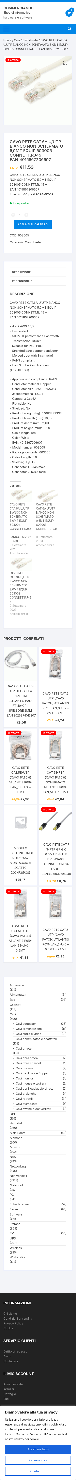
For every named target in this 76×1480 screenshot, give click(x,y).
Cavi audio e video (28, 1034)
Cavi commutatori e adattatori (36, 1039)
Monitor (15, 1147)
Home (7, 40)
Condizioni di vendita (17, 1318)
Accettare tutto (38, 1449)
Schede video (19, 1204)
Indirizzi (8, 1389)
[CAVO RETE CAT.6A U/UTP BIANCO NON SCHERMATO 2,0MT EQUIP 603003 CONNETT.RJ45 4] (21, 564)
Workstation (18, 1257)
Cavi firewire (24, 1068)
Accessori (17, 985)
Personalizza (38, 1460)
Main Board (18, 1133)
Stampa (15, 1224)
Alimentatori (18, 994)
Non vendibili (18, 1176)
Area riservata (13, 1384)
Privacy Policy (13, 1323)
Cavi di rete (30, 40)
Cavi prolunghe (26, 1094)
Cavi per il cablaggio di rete (35, 1088)
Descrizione (21, 272)
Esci (6, 1399)
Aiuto (7, 1356)
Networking (18, 1166)
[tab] (38, 272)
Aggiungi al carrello (33, 224)
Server (14, 1209)
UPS (13, 1238)
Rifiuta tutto (38, 1471)
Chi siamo (10, 1314)
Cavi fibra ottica (27, 1058)
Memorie (16, 1138)
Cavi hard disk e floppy (32, 1073)
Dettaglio (9, 1394)
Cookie (8, 1328)
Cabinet (15, 1005)
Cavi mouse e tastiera (31, 1083)
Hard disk (16, 1123)
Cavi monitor (24, 1078)
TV (12, 1233)
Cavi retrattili (24, 1099)
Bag (12, 1000)
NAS (13, 1157)
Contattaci (10, 1361)
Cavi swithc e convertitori (33, 1109)
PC (12, 1195)
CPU (13, 1114)
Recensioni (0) (22, 281)
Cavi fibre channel (28, 1063)
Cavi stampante (26, 1104)
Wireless (16, 1248)
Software (16, 1214)
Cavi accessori (26, 1024)
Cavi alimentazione (29, 1029)
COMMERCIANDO (18, 8)
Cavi (17, 40)
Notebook (17, 1185)
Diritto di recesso (15, 1351)
